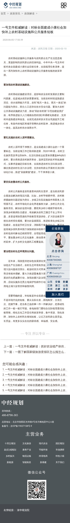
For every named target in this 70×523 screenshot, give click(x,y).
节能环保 (43, 449)
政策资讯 (15, 13)
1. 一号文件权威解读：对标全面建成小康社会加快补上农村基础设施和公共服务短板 (35, 369)
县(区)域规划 (10, 449)
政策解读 (29, 13)
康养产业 (26, 449)
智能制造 (26, 462)
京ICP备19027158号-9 (21, 426)
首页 (3, 13)
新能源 (10, 462)
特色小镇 (60, 456)
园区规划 (60, 443)
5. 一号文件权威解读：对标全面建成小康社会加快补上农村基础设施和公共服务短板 (35, 390)
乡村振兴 (10, 456)
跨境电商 (43, 456)
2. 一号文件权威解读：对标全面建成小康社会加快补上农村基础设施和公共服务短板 (35, 374)
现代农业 (43, 443)
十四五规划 (10, 443)
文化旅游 (26, 443)
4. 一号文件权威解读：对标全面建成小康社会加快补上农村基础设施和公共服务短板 (35, 385)
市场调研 (60, 449)
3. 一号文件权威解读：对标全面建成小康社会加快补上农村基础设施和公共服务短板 (35, 379)
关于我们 (60, 462)
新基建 (43, 462)
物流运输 (26, 456)
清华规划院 (23, 510)
